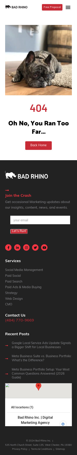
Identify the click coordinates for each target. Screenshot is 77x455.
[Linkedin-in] (17, 247)
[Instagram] (26, 247)
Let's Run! (19, 231)
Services (13, 261)
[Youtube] (44, 247)
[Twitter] (35, 247)
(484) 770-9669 (19, 321)
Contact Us (15, 316)
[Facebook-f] (8, 247)
